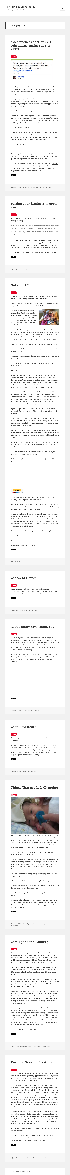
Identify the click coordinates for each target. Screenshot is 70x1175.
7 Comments (16, 925)
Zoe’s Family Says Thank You (32, 627)
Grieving (30, 1046)
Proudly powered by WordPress (20, 1171)
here (54, 252)
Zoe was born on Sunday (19, 953)
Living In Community (29, 187)
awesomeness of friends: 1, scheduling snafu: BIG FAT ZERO (31, 45)
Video (25, 710)
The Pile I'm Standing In (20, 7)
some (21, 1085)
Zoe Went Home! (23, 578)
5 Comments (31, 562)
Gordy (41, 1116)
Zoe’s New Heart (23, 727)
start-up (16, 106)
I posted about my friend (32, 835)
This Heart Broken (46, 594)
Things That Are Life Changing (34, 787)
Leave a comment (46, 187)
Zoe (37, 187)
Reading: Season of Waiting (31, 1062)
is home (30, 591)
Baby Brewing (23, 435)
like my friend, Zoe (23, 159)
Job (47, 1104)
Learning (35, 1046)
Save (14, 56)
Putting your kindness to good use (34, 205)
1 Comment (34, 610)
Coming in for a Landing (29, 942)
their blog (23, 323)
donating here (52, 168)
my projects (29, 1085)
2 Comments (16, 1159)
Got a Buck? (20, 285)
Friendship (26, 924)
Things (43, 924)
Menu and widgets (62, 10)
